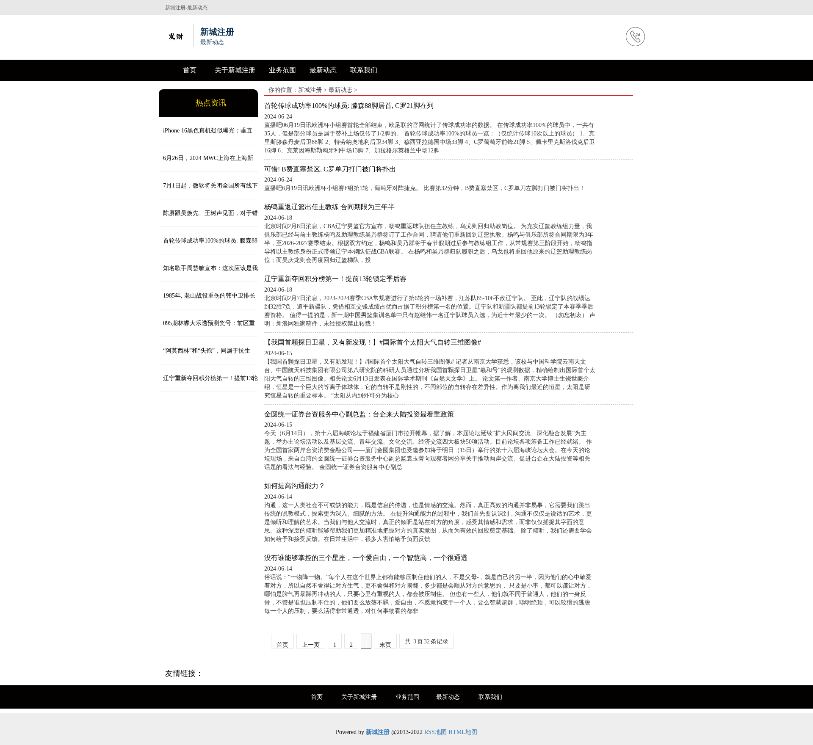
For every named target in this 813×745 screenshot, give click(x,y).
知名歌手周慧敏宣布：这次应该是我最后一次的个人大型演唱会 (208, 273)
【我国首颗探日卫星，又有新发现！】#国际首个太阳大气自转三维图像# (372, 342)
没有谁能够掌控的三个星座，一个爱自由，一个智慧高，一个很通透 (365, 557)
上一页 (311, 645)
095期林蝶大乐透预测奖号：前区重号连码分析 (207, 328)
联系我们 (363, 70)
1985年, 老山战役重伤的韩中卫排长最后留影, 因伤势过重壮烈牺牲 (207, 300)
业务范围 (282, 70)
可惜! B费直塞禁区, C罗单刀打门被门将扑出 (330, 169)
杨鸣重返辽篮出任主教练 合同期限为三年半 (329, 206)
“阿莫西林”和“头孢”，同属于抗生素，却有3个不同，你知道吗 (204, 356)
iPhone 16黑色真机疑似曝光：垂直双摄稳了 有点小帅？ (205, 135)
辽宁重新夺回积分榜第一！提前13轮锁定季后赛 (208, 383)
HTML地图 (462, 732)
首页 (189, 70)
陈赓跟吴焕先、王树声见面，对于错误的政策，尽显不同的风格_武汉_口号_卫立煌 (208, 218)
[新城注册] (175, 35)
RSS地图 (435, 732)
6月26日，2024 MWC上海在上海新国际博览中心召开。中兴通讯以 (206, 163)
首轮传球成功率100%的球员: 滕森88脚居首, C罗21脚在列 (208, 245)
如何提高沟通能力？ (294, 485)
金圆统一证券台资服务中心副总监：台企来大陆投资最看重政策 (359, 414)
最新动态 (323, 70)
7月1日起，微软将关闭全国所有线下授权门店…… (208, 190)
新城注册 (310, 90)
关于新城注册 (235, 70)
